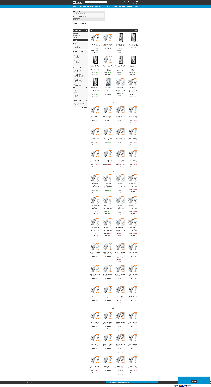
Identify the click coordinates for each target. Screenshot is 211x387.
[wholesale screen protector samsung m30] (120, 315)
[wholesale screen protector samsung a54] (107, 37)
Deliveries (5, 382)
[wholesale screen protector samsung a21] (132, 289)
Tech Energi (79, 6)
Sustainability (52, 382)
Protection (92, 6)
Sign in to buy (95, 52)
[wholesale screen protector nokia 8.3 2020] (120, 289)
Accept (194, 381)
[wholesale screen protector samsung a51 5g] (94, 109)
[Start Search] (106, 2)
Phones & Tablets (105, 6)
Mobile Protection (76, 33)
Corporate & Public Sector (45, 382)
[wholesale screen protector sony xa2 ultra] (107, 359)
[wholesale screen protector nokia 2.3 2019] (132, 153)
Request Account (33, 382)
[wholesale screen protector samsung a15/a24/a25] (94, 37)
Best (92, 30)
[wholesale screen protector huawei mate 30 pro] (94, 289)
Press (26, 382)
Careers (62, 382)
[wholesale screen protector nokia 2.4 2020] (94, 153)
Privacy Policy (15, 382)
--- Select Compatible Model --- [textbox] (79, 16)
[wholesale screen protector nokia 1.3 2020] (120, 153)
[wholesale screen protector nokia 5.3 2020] (107, 153)
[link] (210, 382)
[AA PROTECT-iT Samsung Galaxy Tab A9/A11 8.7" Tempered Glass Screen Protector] (94, 59)
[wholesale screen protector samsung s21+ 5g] (107, 109)
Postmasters (39, 382)
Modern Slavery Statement (69, 382)
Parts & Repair (129, 6)
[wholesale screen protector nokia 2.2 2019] (94, 246)
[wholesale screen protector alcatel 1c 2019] (120, 82)
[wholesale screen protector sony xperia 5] (120, 359)
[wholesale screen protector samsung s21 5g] (120, 109)
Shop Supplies (135, 6)
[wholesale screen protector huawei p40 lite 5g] (120, 268)
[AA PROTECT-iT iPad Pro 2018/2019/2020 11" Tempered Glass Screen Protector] (94, 82)
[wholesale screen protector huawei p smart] (120, 246)
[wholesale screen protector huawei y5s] (94, 268)
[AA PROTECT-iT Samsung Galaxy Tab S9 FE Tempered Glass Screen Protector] (120, 37)
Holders (123, 6)
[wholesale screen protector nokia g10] (94, 131)
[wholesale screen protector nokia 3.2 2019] (107, 246)
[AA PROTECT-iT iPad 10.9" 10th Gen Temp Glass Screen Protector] (132, 37)
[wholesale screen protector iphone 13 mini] (107, 131)
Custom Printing (57, 382)
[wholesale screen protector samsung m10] (94, 337)
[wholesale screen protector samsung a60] (107, 315)
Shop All (74, 6)
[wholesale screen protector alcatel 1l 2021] (132, 359)
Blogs (29, 382)
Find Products (77, 19)
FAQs (74, 382)
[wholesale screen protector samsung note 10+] (132, 82)
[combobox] (88, 14)
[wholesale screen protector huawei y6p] (107, 268)
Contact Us (78, 382)
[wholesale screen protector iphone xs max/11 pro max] (107, 59)
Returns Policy (10, 382)
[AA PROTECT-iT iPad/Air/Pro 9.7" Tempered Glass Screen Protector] (132, 59)
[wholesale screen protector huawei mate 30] (132, 131)
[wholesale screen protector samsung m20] (132, 315)
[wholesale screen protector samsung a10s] (132, 337)
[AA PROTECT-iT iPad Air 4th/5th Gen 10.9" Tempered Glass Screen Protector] (120, 59)
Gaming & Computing (113, 6)
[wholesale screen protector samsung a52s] (120, 131)
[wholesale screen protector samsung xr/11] (132, 109)
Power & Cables (86, 6)
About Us (2, 382)
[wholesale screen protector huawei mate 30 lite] (107, 289)
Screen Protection (76, 37)
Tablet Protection (76, 35)
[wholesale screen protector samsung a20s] (107, 337)
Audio (120, 6)
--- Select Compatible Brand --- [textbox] (79, 13)
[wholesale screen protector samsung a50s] (120, 337)
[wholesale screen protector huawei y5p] (132, 246)
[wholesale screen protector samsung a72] (94, 315)
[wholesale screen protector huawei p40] (132, 268)
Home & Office (98, 6)
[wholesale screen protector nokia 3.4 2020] (94, 359)
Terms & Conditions (21, 382)
